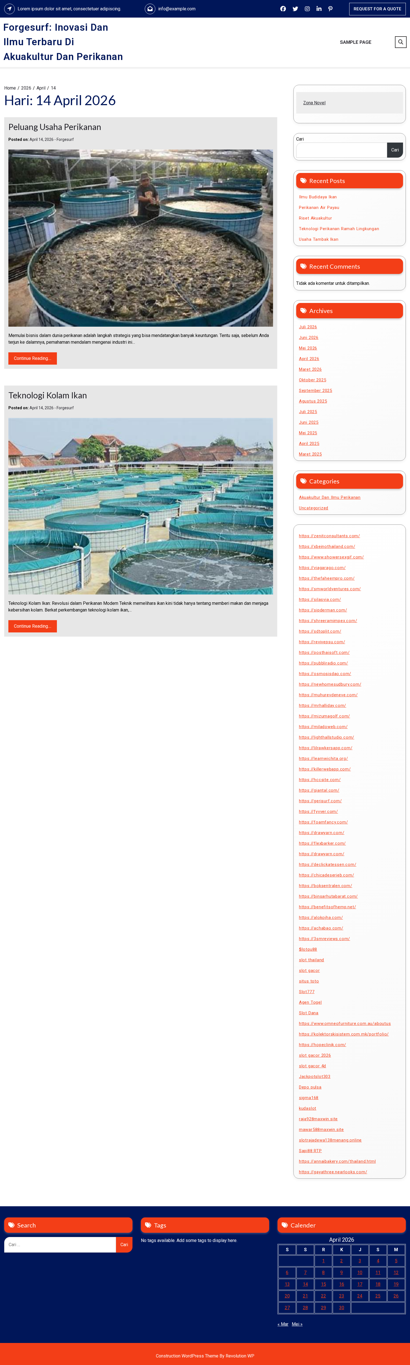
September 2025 (315, 390)
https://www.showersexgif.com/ (331, 557)
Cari (300, 139)
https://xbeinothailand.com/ (327, 546)
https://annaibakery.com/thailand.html (337, 1161)
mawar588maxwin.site (321, 1129)
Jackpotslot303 (315, 1076)
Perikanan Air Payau (319, 207)
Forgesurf (65, 139)
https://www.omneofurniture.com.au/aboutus (345, 1023)
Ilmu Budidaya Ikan (318, 196)
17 (359, 1284)
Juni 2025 (309, 422)
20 (287, 1296)
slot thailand (311, 959)
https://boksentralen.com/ (325, 885)
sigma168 (309, 1097)
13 (287, 1284)
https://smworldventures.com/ (330, 588)
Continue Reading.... (32, 358)
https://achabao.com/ (321, 928)
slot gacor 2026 (315, 1055)
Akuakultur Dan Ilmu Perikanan (330, 497)
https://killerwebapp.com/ (325, 769)
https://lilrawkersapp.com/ (326, 747)
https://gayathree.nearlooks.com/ (333, 1171)
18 (377, 1284)
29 (323, 1307)
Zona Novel (314, 102)
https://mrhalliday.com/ (322, 705)
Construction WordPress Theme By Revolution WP (205, 1356)
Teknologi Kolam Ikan (47, 395)
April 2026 (309, 358)
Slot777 (307, 991)
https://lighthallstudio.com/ (326, 737)
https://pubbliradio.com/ (323, 663)
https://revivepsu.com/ (322, 641)
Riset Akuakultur (315, 218)
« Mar (283, 1324)
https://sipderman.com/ (323, 610)
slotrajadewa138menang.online (330, 1140)
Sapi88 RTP (310, 1150)
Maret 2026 (310, 369)
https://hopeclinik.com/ (322, 1044)
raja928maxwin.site (318, 1118)
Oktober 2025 (312, 379)
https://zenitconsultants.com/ (329, 535)
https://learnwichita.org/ (323, 758)
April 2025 (309, 443)
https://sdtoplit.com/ (320, 631)
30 (341, 1307)
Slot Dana (309, 1012)
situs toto (309, 981)
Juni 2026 (309, 337)
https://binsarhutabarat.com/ (328, 896)
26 (396, 1296)
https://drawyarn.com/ (321, 832)
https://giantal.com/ (319, 790)
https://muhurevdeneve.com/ (328, 694)
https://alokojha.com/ (321, 917)
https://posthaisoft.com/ (324, 652)
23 (341, 1296)
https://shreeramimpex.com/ (328, 620)
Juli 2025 (308, 411)
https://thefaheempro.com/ (327, 578)
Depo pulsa (310, 1087)
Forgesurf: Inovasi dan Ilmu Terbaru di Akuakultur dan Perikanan (63, 42)
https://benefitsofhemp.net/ (327, 906)
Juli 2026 (308, 326)
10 (359, 1272)
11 (377, 1272)
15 (323, 1284)
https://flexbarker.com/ (322, 843)
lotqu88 (308, 949)
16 (341, 1284)
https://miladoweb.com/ (323, 726)
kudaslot (307, 1108)
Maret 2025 (310, 454)
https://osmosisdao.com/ (325, 673)
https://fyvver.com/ (318, 811)
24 (359, 1296)
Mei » (297, 1324)
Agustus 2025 (313, 401)
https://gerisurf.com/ (320, 800)
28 (305, 1307)
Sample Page (356, 42)
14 (305, 1284)
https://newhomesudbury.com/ (330, 684)
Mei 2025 (308, 432)
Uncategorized (313, 508)
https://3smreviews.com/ (324, 938)
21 (305, 1296)
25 (377, 1296)
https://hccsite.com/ (320, 779)
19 (396, 1284)
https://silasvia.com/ (320, 599)
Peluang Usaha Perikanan (54, 127)
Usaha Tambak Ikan (319, 239)
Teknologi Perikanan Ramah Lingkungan (339, 228)
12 (396, 1272)
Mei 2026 (308, 348)
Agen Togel (310, 1002)
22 (323, 1296)
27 (287, 1307)
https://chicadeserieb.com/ (326, 875)
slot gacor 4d (312, 1065)
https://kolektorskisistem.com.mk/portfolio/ (344, 1034)
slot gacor (309, 970)
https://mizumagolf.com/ (324, 716)
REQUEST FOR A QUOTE (377, 8)
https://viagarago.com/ (322, 567)
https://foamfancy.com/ (323, 822)
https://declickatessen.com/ (327, 864)
